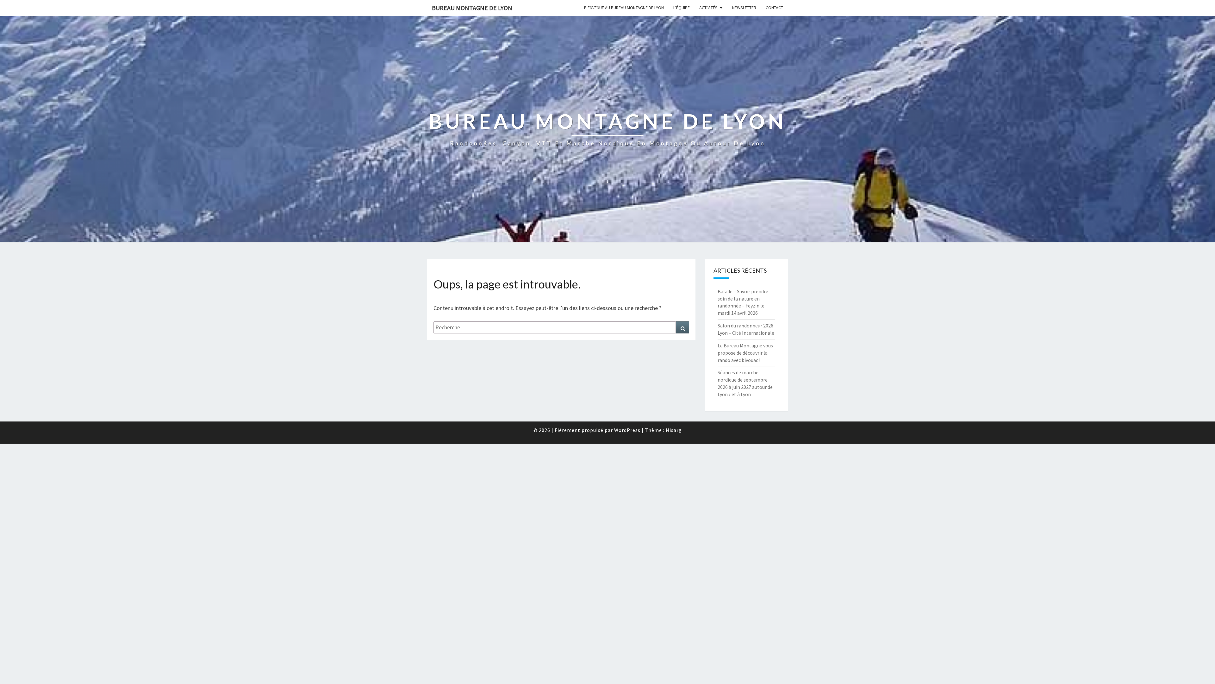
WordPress (627, 430)
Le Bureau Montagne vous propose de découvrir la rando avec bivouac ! (745, 352)
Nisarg (674, 430)
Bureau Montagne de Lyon (472, 8)
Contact (774, 7)
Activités (708, 7)
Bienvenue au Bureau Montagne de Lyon (624, 7)
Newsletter (744, 7)
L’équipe (681, 7)
